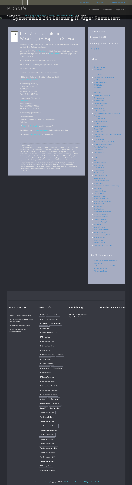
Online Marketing (35, 134)
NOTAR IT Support (100, 232)
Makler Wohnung (99, 178)
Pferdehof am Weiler (100, 147)
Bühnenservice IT (99, 108)
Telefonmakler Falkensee (28, 166)
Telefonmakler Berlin (67, 164)
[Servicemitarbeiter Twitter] (9, 2)
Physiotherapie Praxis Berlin (103, 245)
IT (73, 149)
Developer (54, 147)
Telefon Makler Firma (47, 435)
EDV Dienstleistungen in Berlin (104, 77)
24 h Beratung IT (99, 100)
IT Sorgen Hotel (48, 158)
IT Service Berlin (36, 158)
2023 (42, 315)
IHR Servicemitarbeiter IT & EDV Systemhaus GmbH (82, 482)
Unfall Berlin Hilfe (99, 124)
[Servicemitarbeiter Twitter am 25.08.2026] (50, 296)
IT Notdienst (98, 88)
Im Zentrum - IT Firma (101, 111)
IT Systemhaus (94, 10)
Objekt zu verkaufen (100, 175)
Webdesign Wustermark (38, 168)
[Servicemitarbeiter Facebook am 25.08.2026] (58, 296)
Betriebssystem (99, 67)
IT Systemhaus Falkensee (46, 160)
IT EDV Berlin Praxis (100, 121)
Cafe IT (46, 147)
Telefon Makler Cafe (47, 421)
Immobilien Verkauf (100, 222)
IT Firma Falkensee (46, 364)
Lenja (95, 160)
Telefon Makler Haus (47, 439)
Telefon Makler (99, 168)
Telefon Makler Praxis (47, 461)
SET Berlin (97, 224)
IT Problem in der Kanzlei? (102, 211)
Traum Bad (97, 155)
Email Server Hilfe (99, 139)
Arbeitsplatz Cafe (28, 147)
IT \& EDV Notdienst (100, 82)
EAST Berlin (98, 75)
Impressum (120, 10)
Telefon (38, 51)
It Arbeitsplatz (45, 350)
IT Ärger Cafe (53, 151)
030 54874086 (84, 2)
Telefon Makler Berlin (34, 164)
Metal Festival (98, 131)
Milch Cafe (71, 162)
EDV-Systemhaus (37, 149)
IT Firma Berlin (52, 154)
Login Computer (99, 152)
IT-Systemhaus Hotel (47, 346)
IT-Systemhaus (42, 130)
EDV (68, 147)
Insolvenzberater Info (101, 219)
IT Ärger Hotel (63, 151)
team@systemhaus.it (117, 2)
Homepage (48, 149)
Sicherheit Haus (99, 165)
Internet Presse (99, 170)
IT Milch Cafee (67, 156)
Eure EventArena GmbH (101, 181)
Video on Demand (99, 237)
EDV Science (98, 80)
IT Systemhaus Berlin (62, 158)
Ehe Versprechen (99, 119)
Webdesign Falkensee (59, 166)
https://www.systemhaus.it (30, 80)
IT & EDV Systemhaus (15, 16)
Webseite (51, 168)
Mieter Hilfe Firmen (100, 196)
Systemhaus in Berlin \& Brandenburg (106, 186)
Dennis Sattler (98, 240)
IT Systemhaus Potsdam (48, 395)
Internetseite (54, 54)
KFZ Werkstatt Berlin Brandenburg (105, 142)
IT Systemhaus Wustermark (45, 162)
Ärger (24, 126)
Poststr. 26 (24, 101)
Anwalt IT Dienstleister (101, 230)
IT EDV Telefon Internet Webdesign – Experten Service (47, 36)
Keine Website (98, 150)
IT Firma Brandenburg (65, 154)
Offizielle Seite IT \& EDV (102, 95)
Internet (45, 51)
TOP (31, 65)
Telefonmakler (55, 408)
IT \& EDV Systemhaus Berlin (103, 144)
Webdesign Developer (44, 166)
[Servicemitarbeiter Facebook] (14, 2)
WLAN (58, 168)
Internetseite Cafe (46, 332)
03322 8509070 (100, 2)
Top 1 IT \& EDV (99, 193)
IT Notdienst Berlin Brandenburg (20, 325)
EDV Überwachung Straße (102, 235)
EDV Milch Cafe (25, 149)
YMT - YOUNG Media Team (102, 204)
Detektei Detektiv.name (101, 199)
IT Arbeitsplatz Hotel (47, 355)
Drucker (62, 147)
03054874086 (81, 16)
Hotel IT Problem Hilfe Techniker (21, 315)
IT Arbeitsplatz (99, 183)
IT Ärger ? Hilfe (98, 129)
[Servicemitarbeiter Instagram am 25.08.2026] (74, 296)
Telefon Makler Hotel (47, 444)
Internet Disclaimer (100, 191)
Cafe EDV (38, 147)
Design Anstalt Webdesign (102, 201)
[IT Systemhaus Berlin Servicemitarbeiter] (19, 2)
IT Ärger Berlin (42, 151)
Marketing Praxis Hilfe (101, 126)
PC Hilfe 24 (97, 93)
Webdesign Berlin (46, 466)
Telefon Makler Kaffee (47, 452)
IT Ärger (33, 151)
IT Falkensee (33, 154)
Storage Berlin (98, 106)
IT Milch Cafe (56, 156)
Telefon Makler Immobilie (48, 448)
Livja (95, 157)
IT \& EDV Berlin (99, 85)
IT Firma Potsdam (34, 156)
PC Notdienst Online (100, 103)
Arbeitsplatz (34, 126)
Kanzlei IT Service (99, 227)
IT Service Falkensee (47, 377)
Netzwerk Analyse (100, 162)
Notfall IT (43, 408)
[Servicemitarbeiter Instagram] (24, 2)
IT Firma (42, 154)
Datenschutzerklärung (42, 482)
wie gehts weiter (99, 242)
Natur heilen (98, 188)
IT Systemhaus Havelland (63, 160)
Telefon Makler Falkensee (50, 164)
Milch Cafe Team (27, 145)
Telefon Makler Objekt (47, 457)
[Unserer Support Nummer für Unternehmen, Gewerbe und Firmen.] (30, 2)
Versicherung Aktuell (101, 214)
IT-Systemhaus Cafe (47, 341)
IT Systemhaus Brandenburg (49, 386)
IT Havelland (46, 156)
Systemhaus (107, 10)
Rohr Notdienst (99, 209)
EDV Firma (75, 147)
